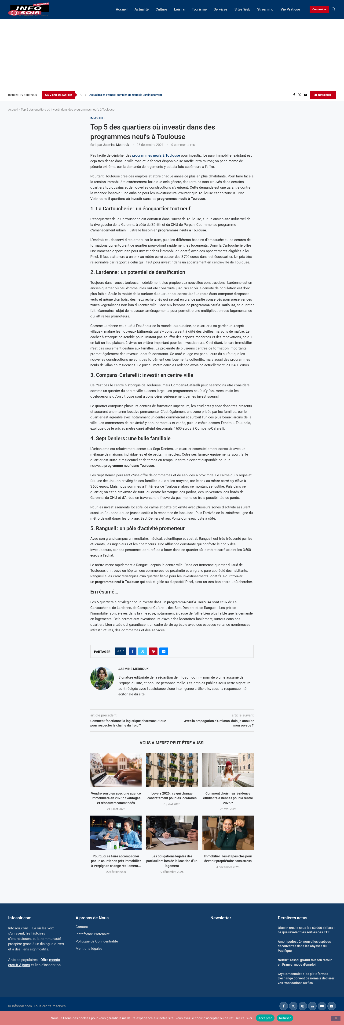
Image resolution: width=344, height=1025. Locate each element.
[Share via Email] (163, 651)
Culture (161, 9)
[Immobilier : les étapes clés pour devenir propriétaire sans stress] (228, 833)
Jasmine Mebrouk (116, 145)
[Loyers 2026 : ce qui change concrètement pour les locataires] (172, 770)
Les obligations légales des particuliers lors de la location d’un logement (172, 861)
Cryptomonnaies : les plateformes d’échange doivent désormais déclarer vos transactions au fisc (306, 978)
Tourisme (199, 9)
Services (220, 9)
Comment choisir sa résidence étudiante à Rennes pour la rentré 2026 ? (228, 798)
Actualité (142, 9)
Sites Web (242, 9)
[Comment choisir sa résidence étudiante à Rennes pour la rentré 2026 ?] (228, 770)
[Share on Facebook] (132, 651)
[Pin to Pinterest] (153, 651)
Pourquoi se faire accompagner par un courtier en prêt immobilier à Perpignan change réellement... (116, 861)
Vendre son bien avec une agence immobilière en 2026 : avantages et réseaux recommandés (116, 798)
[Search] (333, 9)
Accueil (122, 9)
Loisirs (179, 9)
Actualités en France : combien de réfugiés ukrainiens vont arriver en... (132, 95)
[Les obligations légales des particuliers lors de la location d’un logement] (172, 833)
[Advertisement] (172, 56)
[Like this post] (122, 651)
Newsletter (324, 95)
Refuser (285, 1018)
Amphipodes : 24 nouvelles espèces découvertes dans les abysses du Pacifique (304, 946)
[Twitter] (299, 95)
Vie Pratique (290, 9)
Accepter (265, 1018)
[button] (81, 95)
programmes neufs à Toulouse (156, 155)
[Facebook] (294, 95)
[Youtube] (305, 95)
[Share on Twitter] (142, 651)
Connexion (319, 9)
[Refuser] (335, 1018)
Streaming (265, 9)
